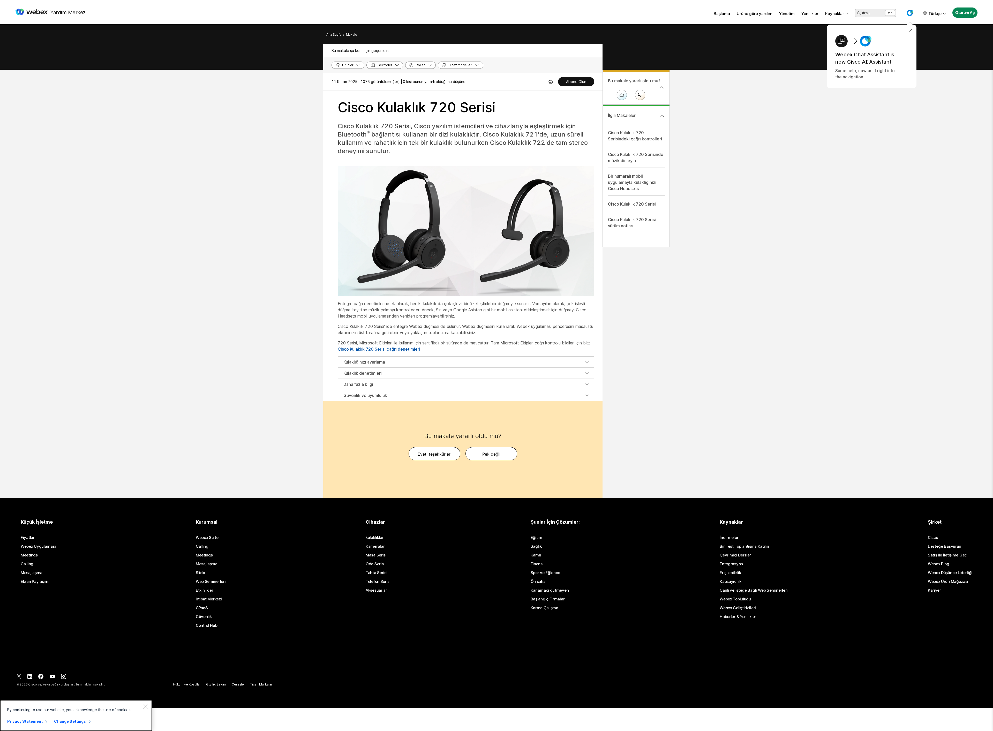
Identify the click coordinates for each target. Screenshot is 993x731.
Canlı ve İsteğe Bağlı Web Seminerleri (754, 590)
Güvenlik (204, 617)
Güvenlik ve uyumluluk (365, 395)
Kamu (536, 555)
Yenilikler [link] (809, 13)
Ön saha (538, 581)
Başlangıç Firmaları (548, 599)
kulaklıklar (375, 537)
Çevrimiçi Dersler (735, 555)
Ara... (866, 13)
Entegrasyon (731, 564)
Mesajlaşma (31, 573)
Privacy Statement (25, 721)
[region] (76, 715)
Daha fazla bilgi (358, 384)
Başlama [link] (722, 13)
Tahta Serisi (376, 573)
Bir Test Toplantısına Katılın (744, 546)
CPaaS (202, 608)
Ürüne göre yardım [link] (754, 13)
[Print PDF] (550, 81)
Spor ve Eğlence (545, 573)
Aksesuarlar (376, 590)
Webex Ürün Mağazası (948, 581)
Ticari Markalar (261, 684)
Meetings (29, 555)
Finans (537, 564)
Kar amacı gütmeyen (550, 590)
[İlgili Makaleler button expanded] (661, 115)
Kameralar (375, 546)
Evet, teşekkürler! (435, 454)
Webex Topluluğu (735, 599)
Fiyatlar (28, 537)
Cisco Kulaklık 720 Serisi (632, 204)
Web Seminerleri (211, 581)
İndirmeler (729, 537)
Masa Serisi (376, 555)
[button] (909, 13)
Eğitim (536, 537)
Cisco (933, 537)
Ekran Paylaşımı (35, 581)
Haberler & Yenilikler (738, 617)
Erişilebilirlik (730, 573)
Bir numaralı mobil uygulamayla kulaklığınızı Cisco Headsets (632, 182)
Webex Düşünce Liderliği (950, 573)
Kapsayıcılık (730, 581)
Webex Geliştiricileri (738, 608)
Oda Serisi (375, 564)
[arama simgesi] (859, 13)
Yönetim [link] (787, 13)
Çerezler (238, 684)
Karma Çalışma (544, 608)
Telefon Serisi (378, 581)
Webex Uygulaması (38, 546)
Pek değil (491, 454)
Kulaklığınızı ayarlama (364, 362)
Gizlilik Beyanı (216, 684)
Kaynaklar (834, 13)
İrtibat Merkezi (209, 599)
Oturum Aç (965, 12)
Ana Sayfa (333, 34)
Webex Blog (938, 564)
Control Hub (206, 625)
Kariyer (934, 590)
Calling (27, 564)
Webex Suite (207, 537)
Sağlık (536, 546)
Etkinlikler (204, 590)
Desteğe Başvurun (944, 546)
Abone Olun (576, 81)
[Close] (145, 706)
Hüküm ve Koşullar (187, 684)
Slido (200, 573)
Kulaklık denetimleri (362, 373)
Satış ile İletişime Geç (947, 555)
